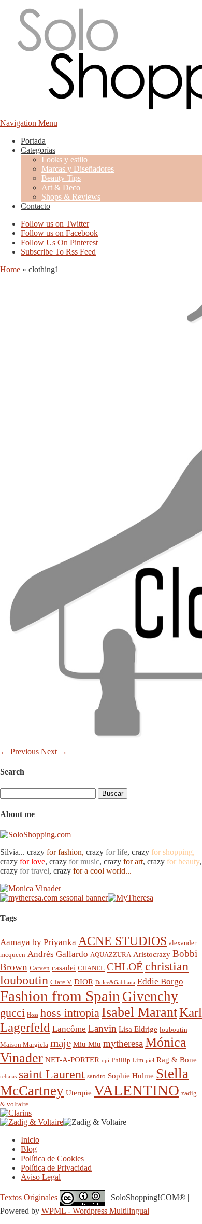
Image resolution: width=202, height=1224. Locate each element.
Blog (29, 1149)
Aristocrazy (151, 954)
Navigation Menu (28, 123)
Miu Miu (87, 1043)
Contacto (35, 206)
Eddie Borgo (160, 982)
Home (10, 269)
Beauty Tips (61, 178)
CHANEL (91, 968)
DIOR (83, 981)
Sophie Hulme (131, 1075)
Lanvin (102, 1028)
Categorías (38, 150)
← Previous (19, 751)
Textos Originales (30, 1197)
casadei (64, 967)
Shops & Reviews (70, 196)
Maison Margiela (24, 1044)
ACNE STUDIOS (122, 941)
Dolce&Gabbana (115, 983)
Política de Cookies (52, 1158)
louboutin (173, 1029)
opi (105, 1060)
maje (60, 1043)
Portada (33, 140)
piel (150, 1060)
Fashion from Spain (60, 996)
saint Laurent (52, 1074)
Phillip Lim (127, 1060)
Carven (40, 968)
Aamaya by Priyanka (38, 942)
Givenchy (150, 996)
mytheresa (123, 1043)
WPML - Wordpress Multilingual (95, 1210)
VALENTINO (136, 1090)
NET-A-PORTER (72, 1059)
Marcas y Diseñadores (77, 168)
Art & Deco (60, 187)
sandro (96, 1076)
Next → (54, 751)
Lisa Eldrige (138, 1028)
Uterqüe (79, 1092)
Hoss (32, 1015)
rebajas (8, 1076)
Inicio (30, 1139)
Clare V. (61, 982)
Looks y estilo (64, 159)
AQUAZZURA (110, 955)
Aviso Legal (41, 1177)
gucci (12, 1012)
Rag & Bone (176, 1059)
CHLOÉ (125, 967)
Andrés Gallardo (57, 954)
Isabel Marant (139, 1012)
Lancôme (69, 1029)
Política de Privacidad (56, 1167)
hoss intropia (69, 1012)
